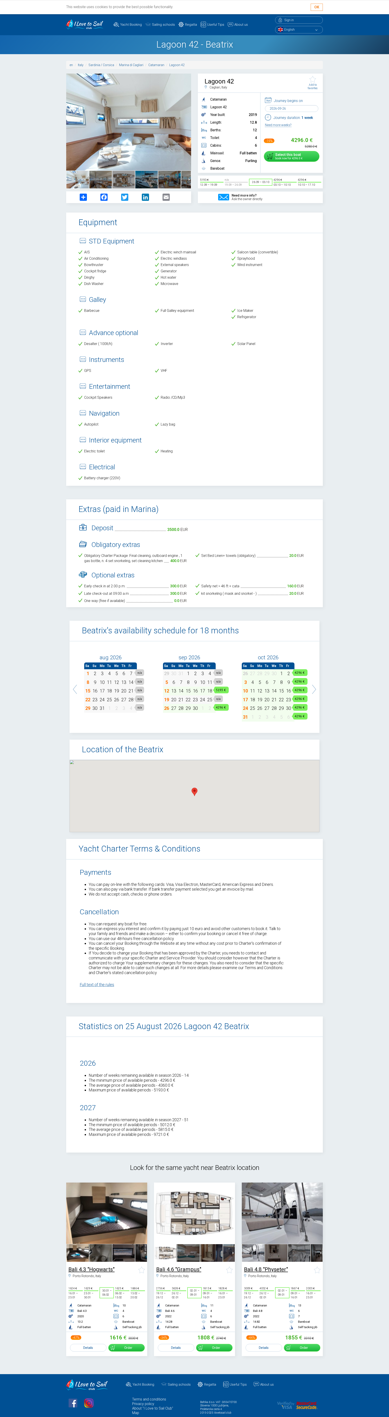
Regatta (191, 25)
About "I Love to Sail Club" (152, 1408)
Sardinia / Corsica (101, 65)
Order (128, 1348)
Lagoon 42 (177, 65)
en (71, 65)
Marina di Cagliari (131, 65)
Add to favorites (313, 86)
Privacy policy (143, 1404)
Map (135, 1413)
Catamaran (156, 65)
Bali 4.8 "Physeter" (266, 1269)
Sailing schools (163, 25)
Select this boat (288, 156)
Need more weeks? (278, 125)
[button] (75, 687)
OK (316, 7)
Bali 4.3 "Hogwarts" (91, 1269)
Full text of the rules (97, 984)
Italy (81, 65)
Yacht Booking (131, 25)
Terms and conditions (149, 1399)
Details (88, 1348)
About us (241, 25)
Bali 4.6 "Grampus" (178, 1269)
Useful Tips (215, 25)
